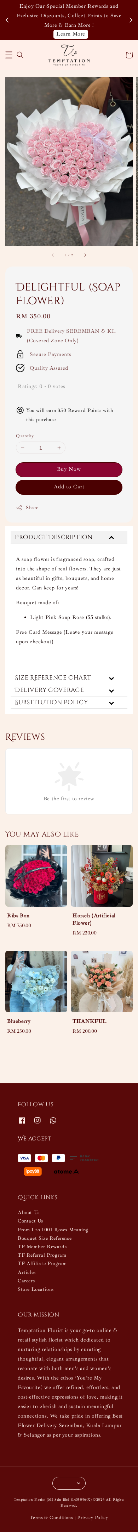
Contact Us (30, 1221)
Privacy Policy (92, 1517)
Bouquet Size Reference (44, 1238)
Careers (26, 1281)
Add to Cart (69, 486)
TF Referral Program (42, 1255)
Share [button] (32, 508)
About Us (29, 1212)
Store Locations (36, 1289)
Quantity (25, 436)
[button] (9, 55)
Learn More (70, 34)
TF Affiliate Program (42, 1264)
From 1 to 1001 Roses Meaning (53, 1230)
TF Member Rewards (42, 1247)
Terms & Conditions (51, 1517)
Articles (27, 1272)
